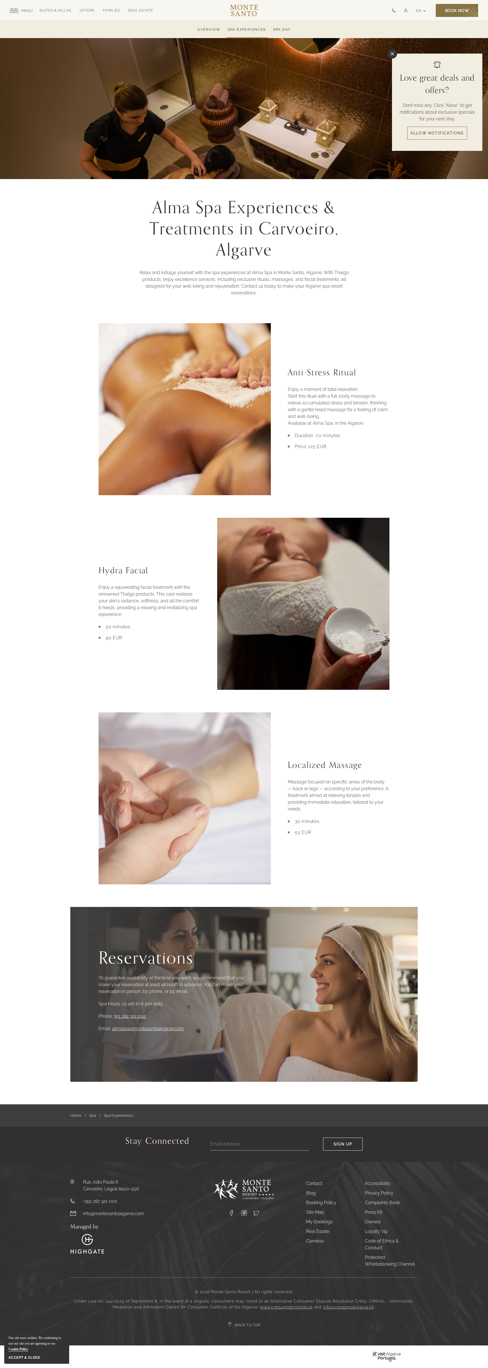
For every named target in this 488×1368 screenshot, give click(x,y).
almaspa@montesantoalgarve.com (148, 1028)
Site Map (315, 1212)
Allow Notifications (437, 133)
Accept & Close (24, 1358)
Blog (311, 1193)
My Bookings (319, 1221)
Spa (92, 1115)
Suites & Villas (55, 10)
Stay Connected (157, 1142)
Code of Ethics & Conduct (381, 1244)
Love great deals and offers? (437, 84)
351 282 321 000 (130, 1016)
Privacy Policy (379, 1193)
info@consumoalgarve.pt (348, 1307)
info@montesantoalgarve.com (113, 1213)
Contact (314, 1183)
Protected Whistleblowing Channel (390, 1261)
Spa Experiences (247, 29)
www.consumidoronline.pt (286, 1307)
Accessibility (378, 1183)
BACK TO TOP (248, 1325)
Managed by (84, 1227)
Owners (373, 1221)
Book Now (457, 10)
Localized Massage (325, 765)
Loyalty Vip (376, 1231)
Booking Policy (321, 1202)
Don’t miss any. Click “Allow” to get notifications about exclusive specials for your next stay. (437, 112)
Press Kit (373, 1212)
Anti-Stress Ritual (322, 373)
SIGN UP (343, 1144)
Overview (208, 29)
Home (75, 1115)
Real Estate (140, 10)
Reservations (146, 958)
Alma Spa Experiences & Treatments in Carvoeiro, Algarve (244, 229)
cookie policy (18, 1349)
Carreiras (315, 1241)
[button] (405, 10)
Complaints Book (382, 1202)
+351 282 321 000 (100, 1201)
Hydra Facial (124, 571)
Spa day (282, 29)
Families (111, 10)
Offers (87, 10)
